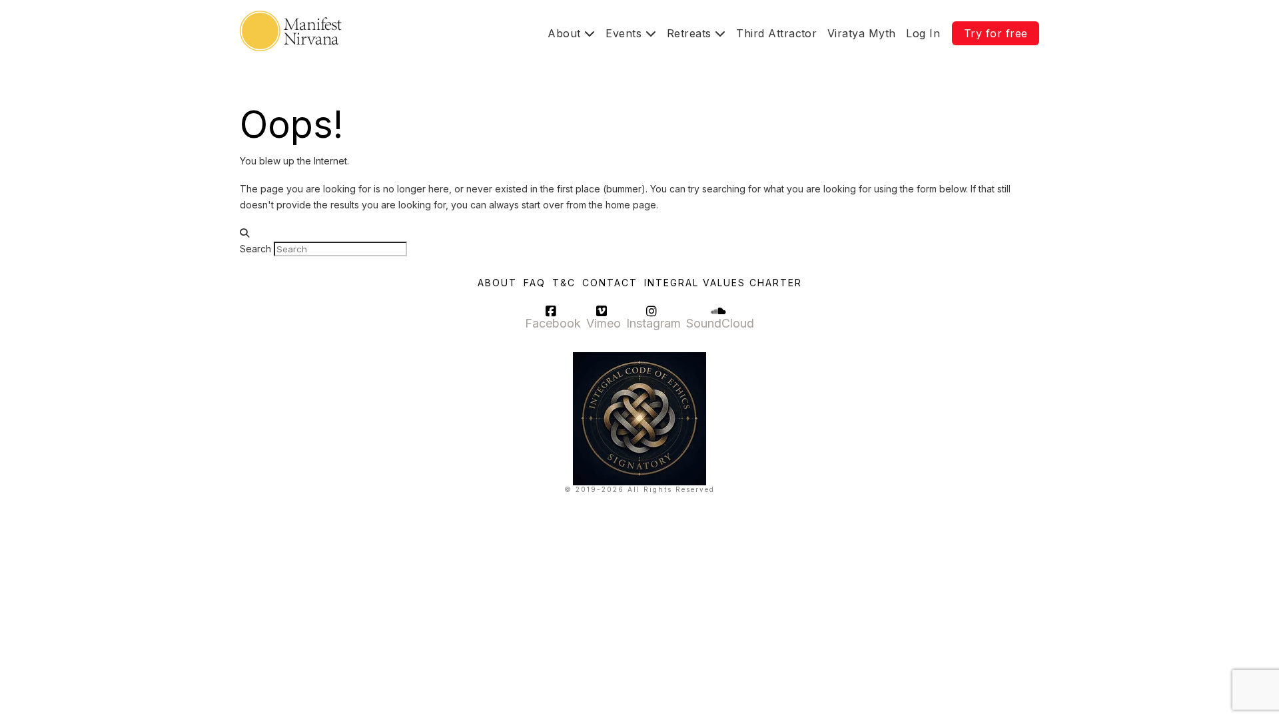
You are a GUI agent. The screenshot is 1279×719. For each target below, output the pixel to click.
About (497, 282)
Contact (610, 282)
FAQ (535, 282)
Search (255, 248)
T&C (564, 282)
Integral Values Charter (723, 282)
